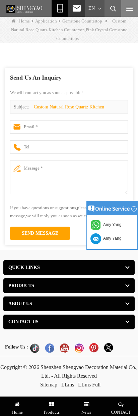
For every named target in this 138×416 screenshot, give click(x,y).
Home (24, 21)
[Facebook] (50, 348)
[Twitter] (109, 348)
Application (46, 21)
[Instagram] (79, 348)
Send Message (40, 233)
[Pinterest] (94, 348)
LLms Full (89, 384)
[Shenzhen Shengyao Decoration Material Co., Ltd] (25, 9)
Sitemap (48, 384)
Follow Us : (16, 347)
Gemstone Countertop (82, 21)
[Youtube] (64, 348)
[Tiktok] (35, 348)
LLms (67, 384)
